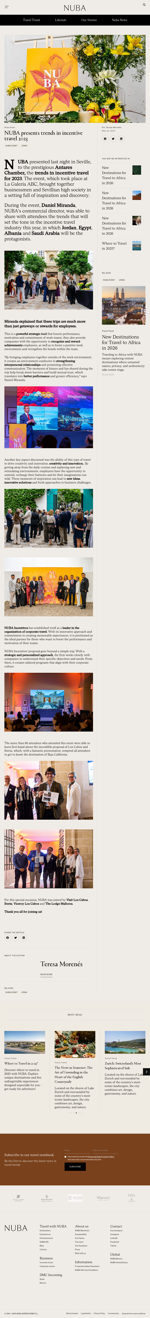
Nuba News (119, 20)
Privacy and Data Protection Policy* (101, 1157)
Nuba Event (11, 146)
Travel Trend (31, 20)
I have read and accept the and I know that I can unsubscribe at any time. (91, 1158)
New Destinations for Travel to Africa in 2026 (121, 343)
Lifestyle (60, 20)
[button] (144, 5)
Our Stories (89, 20)
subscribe (75, 1167)
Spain (24, 146)
